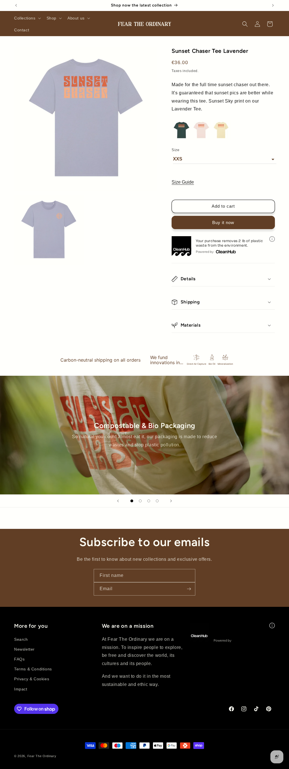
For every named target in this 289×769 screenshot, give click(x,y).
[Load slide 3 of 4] (148, 501)
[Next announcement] (273, 5)
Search (21, 639)
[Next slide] (171, 501)
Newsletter (24, 649)
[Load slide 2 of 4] (140, 501)
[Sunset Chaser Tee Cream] (221, 138)
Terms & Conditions (33, 669)
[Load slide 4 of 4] (157, 501)
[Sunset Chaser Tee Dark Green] (181, 138)
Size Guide (183, 182)
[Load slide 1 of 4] (132, 501)
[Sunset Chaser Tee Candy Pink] (201, 138)
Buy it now (223, 222)
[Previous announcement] (16, 5)
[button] (27, 18)
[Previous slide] (118, 501)
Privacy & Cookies (31, 679)
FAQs (19, 659)
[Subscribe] (189, 589)
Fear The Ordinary (41, 756)
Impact (20, 689)
